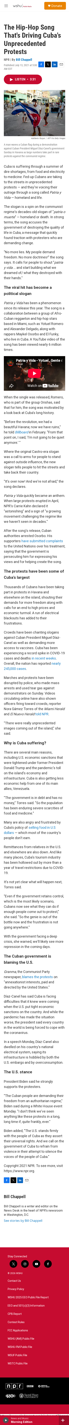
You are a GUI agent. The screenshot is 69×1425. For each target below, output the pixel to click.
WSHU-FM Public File (20, 1347)
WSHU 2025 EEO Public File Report (28, 1297)
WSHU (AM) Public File (21, 1338)
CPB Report (15, 1314)
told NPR (41, 714)
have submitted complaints (42, 541)
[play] (5, 1420)
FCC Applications (18, 1330)
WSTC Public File (18, 1363)
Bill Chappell (24, 60)
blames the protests (37, 977)
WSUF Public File (17, 1355)
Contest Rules (16, 1322)
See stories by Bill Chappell (23, 1220)
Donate (56, 5)
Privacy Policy (16, 1289)
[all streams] (64, 1420)
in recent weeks (44, 658)
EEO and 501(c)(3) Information (26, 1305)
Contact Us (14, 1280)
